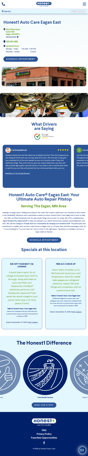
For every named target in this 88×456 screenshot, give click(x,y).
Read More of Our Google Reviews (17, 173)
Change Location (78, 11)
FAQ (44, 430)
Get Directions (11, 37)
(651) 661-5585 (12, 41)
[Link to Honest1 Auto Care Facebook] (44, 443)
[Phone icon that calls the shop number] (3, 4)
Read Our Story (43, 405)
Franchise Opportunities (44, 438)
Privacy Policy (44, 434)
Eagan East (7, 11)
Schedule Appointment (20, 59)
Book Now (82, 450)
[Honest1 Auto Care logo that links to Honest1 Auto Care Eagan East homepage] (43, 4)
